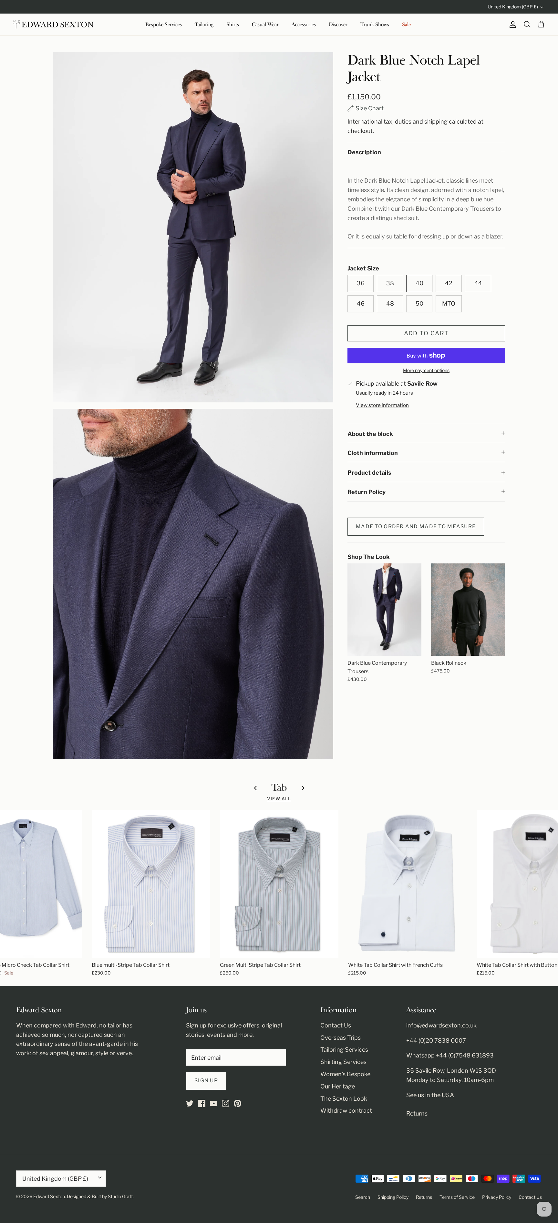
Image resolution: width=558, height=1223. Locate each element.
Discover (338, 24)
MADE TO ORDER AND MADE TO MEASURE (416, 526)
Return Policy (366, 492)
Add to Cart (426, 333)
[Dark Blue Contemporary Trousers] (384, 609)
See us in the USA (430, 1095)
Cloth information (372, 453)
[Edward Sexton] (53, 24)
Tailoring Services (344, 1049)
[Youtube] (213, 1103)
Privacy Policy (496, 1197)
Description (364, 152)
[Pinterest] (237, 1103)
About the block (370, 433)
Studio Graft (120, 1196)
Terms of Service (457, 1197)
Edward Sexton (49, 1196)
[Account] (511, 24)
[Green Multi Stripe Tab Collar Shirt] (279, 884)
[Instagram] (225, 1103)
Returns (417, 1113)
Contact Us (335, 1025)
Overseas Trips (340, 1037)
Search (362, 1197)
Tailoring (204, 24)
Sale (406, 24)
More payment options (426, 370)
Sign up (206, 1080)
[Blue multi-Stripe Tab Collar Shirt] (151, 884)
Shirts (232, 24)
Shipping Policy (392, 1197)
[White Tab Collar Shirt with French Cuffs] (407, 884)
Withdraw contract (346, 1110)
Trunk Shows (374, 24)
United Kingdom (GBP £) (513, 6)
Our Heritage (337, 1086)
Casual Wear (265, 24)
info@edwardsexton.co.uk (441, 1025)
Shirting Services (343, 1061)
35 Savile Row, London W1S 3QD (451, 1070)
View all (279, 798)
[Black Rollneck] (468, 609)
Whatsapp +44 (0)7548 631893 (450, 1055)
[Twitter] (189, 1103)
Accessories (304, 24)
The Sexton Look (343, 1098)
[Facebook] (201, 1103)
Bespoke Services (163, 24)
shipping (436, 121)
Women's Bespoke (345, 1074)
